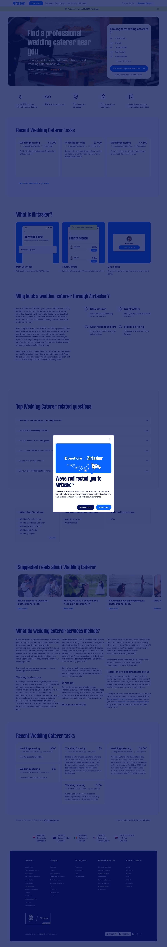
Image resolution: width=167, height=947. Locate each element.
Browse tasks (86, 507)
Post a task (104, 507)
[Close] (110, 439)
